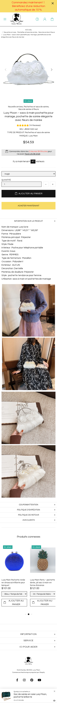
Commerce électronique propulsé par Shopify (28, 672)
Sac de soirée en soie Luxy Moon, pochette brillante (30, 695)
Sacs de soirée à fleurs (46, 32)
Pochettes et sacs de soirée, (27, 32)
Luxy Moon (17, 19)
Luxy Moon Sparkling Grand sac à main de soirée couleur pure (14, 582)
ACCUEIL (28, 30)
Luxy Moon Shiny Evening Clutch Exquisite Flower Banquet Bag (41, 582)
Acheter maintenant (28, 206)
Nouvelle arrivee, (10, 32)
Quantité (6, 180)
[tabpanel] (14, 578)
